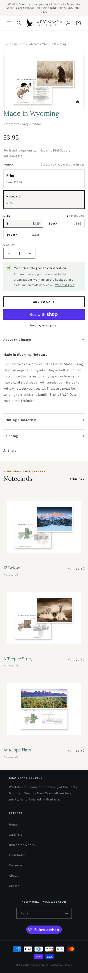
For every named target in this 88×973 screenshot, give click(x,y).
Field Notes (17, 855)
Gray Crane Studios (36, 964)
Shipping (10, 436)
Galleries (19, 44)
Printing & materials (20, 420)
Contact (15, 886)
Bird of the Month (22, 845)
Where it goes (64, 285)
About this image (17, 339)
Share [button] (12, 450)
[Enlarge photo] (78, 102)
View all (77, 479)
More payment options (44, 325)
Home (7, 44)
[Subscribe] (67, 913)
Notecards (34, 44)
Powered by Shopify (60, 964)
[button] (9, 23)
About (13, 876)
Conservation (18, 865)
